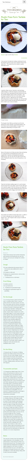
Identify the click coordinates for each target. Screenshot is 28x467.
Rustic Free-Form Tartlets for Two (13, 18)
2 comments (24, 58)
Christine (16, 54)
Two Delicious (6, 2)
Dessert (3, 54)
